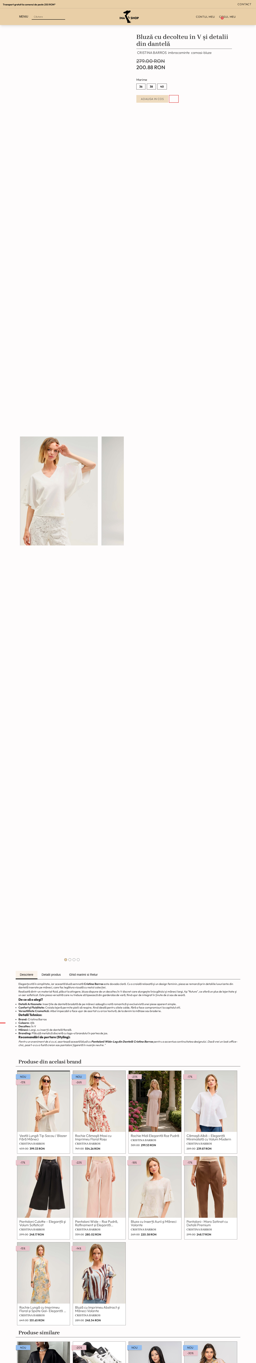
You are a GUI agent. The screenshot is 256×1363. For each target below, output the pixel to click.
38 (151, 86)
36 (140, 86)
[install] (3, 1023)
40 (162, 86)
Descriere (26, 974)
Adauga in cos (152, 99)
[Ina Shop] (129, 16)
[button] (65, 959)
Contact (244, 4)
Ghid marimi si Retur (83, 974)
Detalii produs (51, 974)
